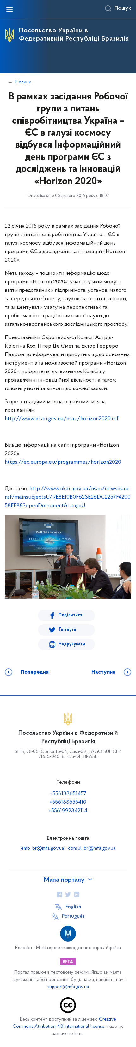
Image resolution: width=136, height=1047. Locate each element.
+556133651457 (68, 794)
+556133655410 (68, 802)
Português (73, 916)
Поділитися (70, 615)
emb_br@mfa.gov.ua (42, 848)
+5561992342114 (68, 811)
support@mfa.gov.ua (68, 987)
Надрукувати (72, 644)
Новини (23, 82)
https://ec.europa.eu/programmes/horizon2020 (63, 462)
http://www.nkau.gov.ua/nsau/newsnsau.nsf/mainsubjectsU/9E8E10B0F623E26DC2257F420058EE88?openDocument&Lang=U (68, 497)
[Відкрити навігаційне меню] (9, 9)
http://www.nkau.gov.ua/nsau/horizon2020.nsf (62, 419)
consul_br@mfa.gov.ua (91, 848)
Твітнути (67, 629)
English (73, 906)
